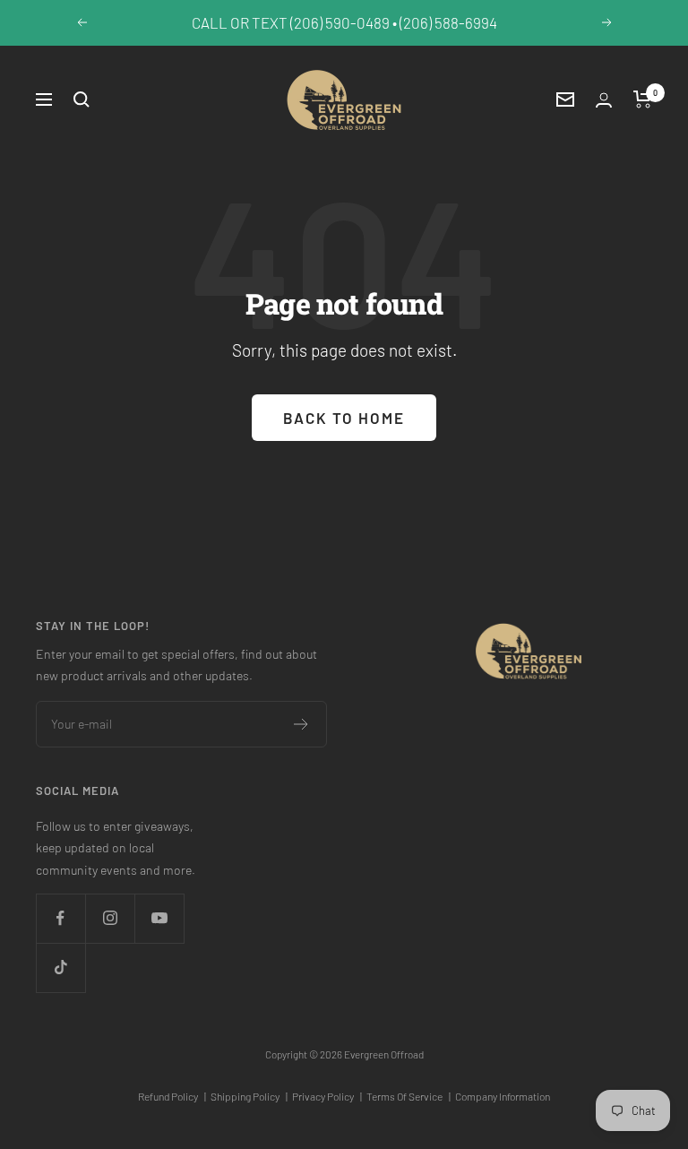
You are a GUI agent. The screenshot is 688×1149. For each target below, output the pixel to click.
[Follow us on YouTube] (159, 918)
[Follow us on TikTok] (60, 967)
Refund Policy (172, 1096)
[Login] (604, 100)
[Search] (81, 99)
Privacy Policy (327, 1096)
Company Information (502, 1096)
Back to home (344, 418)
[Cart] (642, 99)
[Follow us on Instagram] (109, 918)
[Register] (301, 724)
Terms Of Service (408, 1096)
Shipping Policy (249, 1096)
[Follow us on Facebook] (60, 918)
